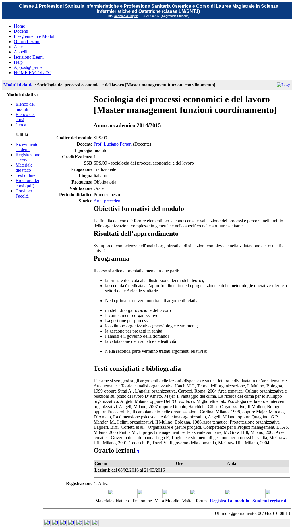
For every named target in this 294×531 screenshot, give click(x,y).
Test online (25, 175)
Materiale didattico (24, 168)
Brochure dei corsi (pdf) (27, 183)
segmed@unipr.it (126, 16)
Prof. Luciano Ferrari (113, 144)
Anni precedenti (108, 200)
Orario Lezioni (27, 41)
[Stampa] (95, 524)
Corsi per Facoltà (24, 193)
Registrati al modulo (229, 500)
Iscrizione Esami (29, 57)
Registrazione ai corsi (28, 157)
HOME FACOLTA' (32, 72)
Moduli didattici (18, 84)
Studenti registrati (269, 500)
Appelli (20, 51)
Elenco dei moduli (25, 107)
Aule (18, 46)
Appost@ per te (28, 67)
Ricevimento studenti (27, 147)
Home (19, 26)
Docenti (21, 31)
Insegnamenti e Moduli (34, 36)
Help (18, 62)
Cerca (21, 124)
